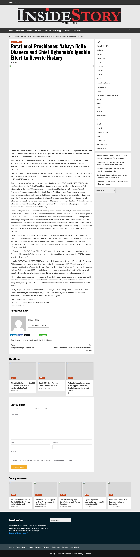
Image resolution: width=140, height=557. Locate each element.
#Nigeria (17, 340)
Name (13, 443)
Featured (100, 75)
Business (38, 30)
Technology (57, 30)
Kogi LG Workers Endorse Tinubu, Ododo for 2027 (48, 384)
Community (101, 58)
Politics (29, 30)
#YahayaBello (41, 340)
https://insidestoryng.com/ (18, 533)
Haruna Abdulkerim (45, 388)
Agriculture (101, 42)
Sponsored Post (102, 132)
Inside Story (16, 62)
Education (47, 30)
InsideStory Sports (103, 83)
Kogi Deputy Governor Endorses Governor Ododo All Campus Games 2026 (112, 176)
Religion (99, 124)
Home (11, 30)
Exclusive (100, 70)
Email (55, 443)
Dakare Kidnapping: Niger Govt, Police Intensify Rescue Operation (110, 170)
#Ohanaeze (24, 340)
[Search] (129, 30)
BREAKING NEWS (103, 46)
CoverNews (76, 554)
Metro (99, 99)
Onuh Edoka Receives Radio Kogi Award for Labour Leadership (112, 183)
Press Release (101, 116)
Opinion (13, 42)
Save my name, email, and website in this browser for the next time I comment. (42, 460)
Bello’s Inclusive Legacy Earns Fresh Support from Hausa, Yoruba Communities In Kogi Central (79, 387)
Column (99, 54)
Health (99, 79)
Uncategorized (102, 144)
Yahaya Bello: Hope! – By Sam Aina (22, 346)
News (99, 103)
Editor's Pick (101, 62)
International (76, 30)
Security (66, 30)
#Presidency (32, 340)
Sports (99, 136)
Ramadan (100, 120)
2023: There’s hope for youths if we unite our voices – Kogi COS (73, 347)
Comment (15, 414)
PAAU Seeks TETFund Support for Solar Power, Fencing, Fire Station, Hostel (111, 163)
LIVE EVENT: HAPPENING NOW (108, 95)
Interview (100, 91)
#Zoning (49, 340)
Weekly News (20, 30)
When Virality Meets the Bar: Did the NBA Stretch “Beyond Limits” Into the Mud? (23, 385)
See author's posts (38, 325)
